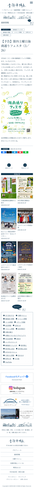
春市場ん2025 (22, 349)
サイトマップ (22, 477)
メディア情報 (20, 322)
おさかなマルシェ (11, 352)
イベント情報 (18, 32)
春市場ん (24, 345)
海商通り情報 (6, 32)
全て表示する (9, 315)
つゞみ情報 (9, 322)
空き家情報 (9, 339)
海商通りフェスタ (18, 29)
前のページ (9, 168)
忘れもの (21, 355)
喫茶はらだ (12, 12)
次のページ (25, 168)
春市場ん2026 (9, 349)
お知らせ (28, 32)
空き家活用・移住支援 (24, 12)
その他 (17, 359)
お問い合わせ (24, 479)
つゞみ (4, 12)
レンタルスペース (11, 342)
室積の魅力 (6, 35)
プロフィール (7, 10)
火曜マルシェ (26, 10)
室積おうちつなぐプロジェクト (15, 335)
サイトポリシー (12, 477)
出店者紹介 (21, 329)
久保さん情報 (9, 355)
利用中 (18, 339)
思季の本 (8, 359)
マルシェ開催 (9, 329)
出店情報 (8, 325)
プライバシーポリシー (12, 479)
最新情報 (17, 10)
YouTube (8, 362)
